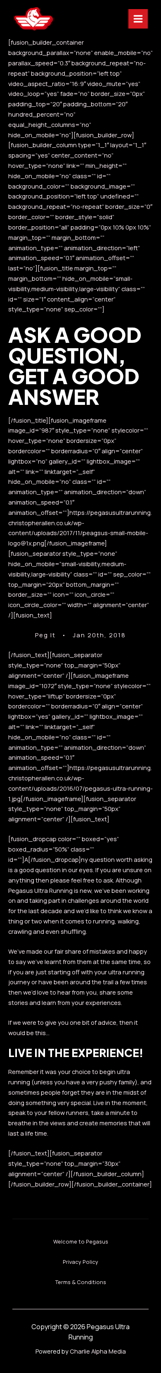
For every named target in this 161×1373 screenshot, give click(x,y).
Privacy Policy (80, 1261)
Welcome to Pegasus (80, 1241)
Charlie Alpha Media (98, 1351)
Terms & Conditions (80, 1282)
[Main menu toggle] (138, 19)
